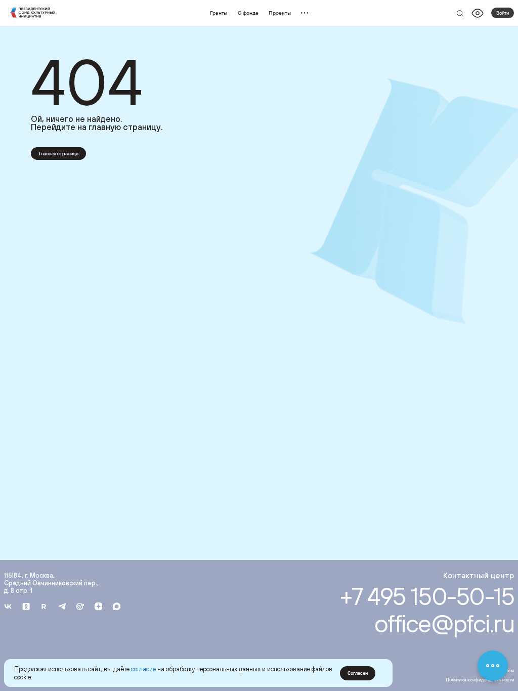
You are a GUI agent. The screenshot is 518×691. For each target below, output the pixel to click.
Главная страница (58, 153)
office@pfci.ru (444, 623)
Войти (502, 13)
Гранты (219, 13)
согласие (143, 669)
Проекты (280, 13)
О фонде (248, 13)
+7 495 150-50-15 (427, 596)
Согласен (358, 673)
